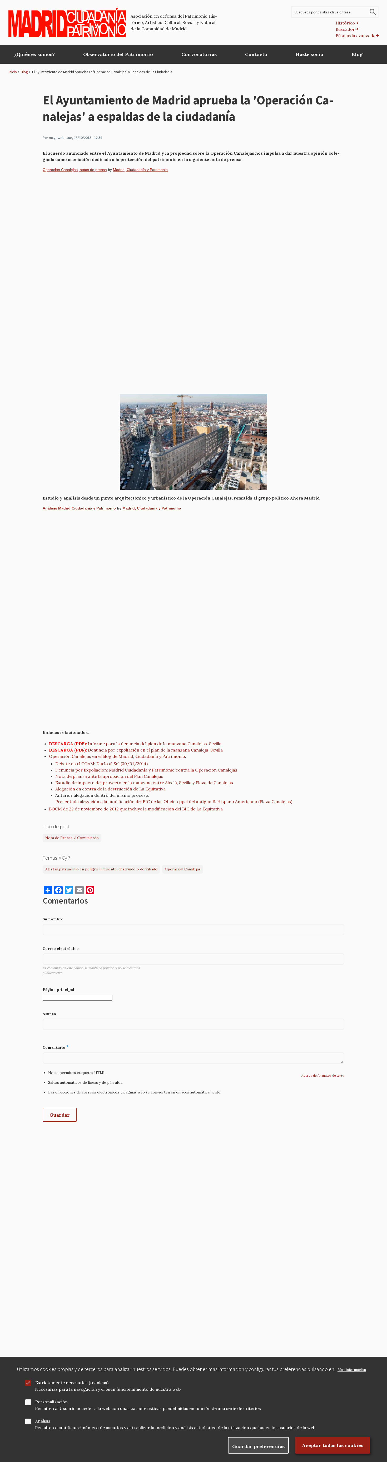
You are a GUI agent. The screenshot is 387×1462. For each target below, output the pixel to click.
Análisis (42, 1421)
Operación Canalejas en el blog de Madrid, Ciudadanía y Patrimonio (117, 756)
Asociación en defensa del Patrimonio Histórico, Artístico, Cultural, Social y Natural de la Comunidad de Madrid (174, 22)
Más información (352, 1370)
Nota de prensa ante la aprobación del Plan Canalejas (109, 776)
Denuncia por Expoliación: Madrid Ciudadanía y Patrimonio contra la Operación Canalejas (146, 770)
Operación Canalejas (183, 869)
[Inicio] (67, 22)
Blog (24, 71)
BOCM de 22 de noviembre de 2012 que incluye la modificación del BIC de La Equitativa (136, 808)
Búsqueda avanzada (355, 35)
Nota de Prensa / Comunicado (72, 837)
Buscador (345, 29)
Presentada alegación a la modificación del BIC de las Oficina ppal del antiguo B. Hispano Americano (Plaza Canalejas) (173, 801)
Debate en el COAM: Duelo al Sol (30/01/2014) (101, 763)
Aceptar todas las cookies (332, 1445)
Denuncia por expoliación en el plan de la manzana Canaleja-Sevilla (155, 750)
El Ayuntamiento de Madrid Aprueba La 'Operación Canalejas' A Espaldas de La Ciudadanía (102, 71)
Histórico (345, 23)
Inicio (13, 71)
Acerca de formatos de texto (322, 1075)
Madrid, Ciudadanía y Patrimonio (140, 170)
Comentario (54, 1047)
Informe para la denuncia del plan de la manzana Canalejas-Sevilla (154, 743)
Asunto (49, 1013)
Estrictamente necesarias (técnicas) (71, 1382)
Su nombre (53, 919)
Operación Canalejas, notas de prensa (75, 170)
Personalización (51, 1401)
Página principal (58, 989)
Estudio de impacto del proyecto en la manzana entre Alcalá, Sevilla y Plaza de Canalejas (144, 782)
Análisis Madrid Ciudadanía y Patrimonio (79, 508)
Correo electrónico (61, 948)
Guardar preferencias (258, 1446)
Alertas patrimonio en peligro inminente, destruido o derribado (101, 869)
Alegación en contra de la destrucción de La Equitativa (110, 789)
